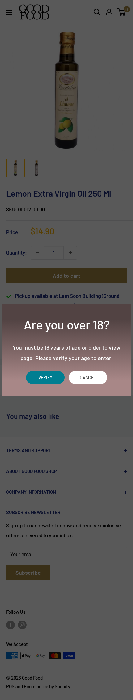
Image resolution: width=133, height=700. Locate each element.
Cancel (88, 377)
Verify (45, 377)
